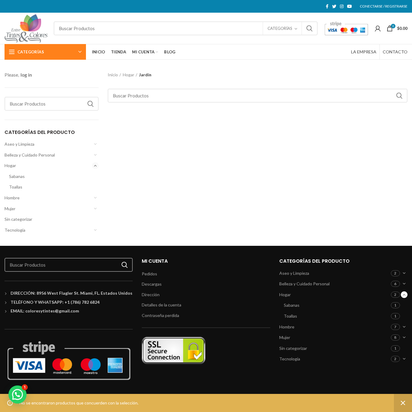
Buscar (309, 28)
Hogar (10, 165)
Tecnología (15, 230)
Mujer (10, 208)
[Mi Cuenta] (378, 28)
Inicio (113, 74)
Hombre (12, 197)
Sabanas (17, 176)
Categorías (280, 28)
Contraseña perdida (160, 315)
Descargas (152, 284)
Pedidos (149, 273)
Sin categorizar (18, 219)
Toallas (15, 186)
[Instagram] (341, 6)
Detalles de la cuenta (161, 304)
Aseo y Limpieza (19, 144)
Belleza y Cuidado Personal (30, 154)
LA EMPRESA (363, 51)
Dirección (151, 294)
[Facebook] (327, 6)
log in (26, 75)
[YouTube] (349, 6)
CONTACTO (395, 51)
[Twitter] (334, 6)
